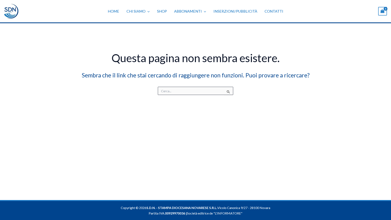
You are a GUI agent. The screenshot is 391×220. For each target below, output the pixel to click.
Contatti (274, 11)
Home (113, 11)
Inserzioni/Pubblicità (235, 11)
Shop (162, 11)
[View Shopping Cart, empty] (382, 11)
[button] (147, 11)
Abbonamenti (188, 11)
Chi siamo (135, 11)
